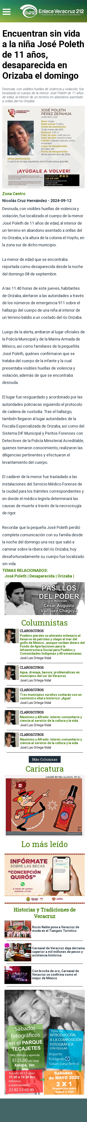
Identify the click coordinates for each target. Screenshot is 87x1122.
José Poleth (15, 576)
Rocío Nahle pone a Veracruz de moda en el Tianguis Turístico (55, 929)
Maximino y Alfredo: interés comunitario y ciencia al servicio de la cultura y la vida (51, 718)
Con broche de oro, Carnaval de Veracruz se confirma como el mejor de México (55, 974)
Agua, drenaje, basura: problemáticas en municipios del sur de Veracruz (50, 674)
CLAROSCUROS (32, 631)
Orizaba (65, 576)
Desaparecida (42, 576)
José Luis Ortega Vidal (35, 658)
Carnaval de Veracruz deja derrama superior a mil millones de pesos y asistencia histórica (58, 951)
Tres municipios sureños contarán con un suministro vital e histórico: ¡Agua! (51, 696)
